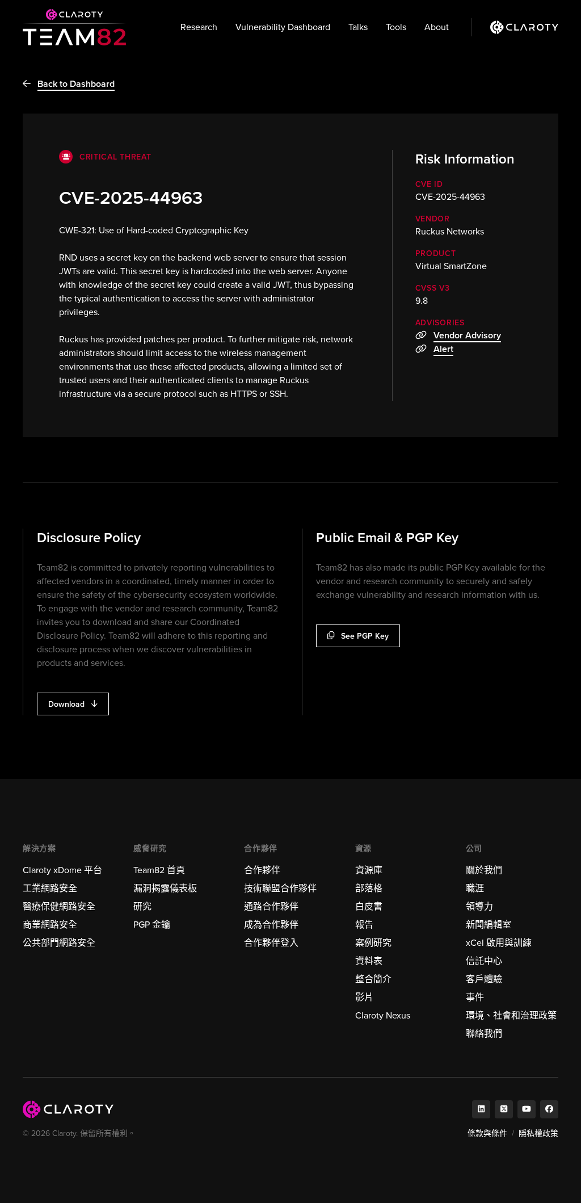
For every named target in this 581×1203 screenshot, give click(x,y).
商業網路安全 (50, 924)
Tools (396, 26)
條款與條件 (487, 1133)
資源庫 (368, 870)
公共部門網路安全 (59, 942)
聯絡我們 (484, 1033)
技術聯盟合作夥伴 (280, 888)
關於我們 (484, 870)
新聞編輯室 (488, 924)
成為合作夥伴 (271, 924)
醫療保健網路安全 (59, 906)
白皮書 (368, 906)
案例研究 (373, 942)
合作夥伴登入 (271, 942)
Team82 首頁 (159, 870)
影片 (364, 997)
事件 (475, 997)
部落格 (368, 888)
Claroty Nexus (382, 1015)
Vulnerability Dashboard (282, 26)
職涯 (475, 888)
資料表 (368, 960)
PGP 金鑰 (151, 924)
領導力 (479, 906)
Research (198, 26)
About (436, 26)
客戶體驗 (484, 979)
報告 (364, 924)
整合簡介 (373, 979)
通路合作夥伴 (271, 906)
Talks (358, 26)
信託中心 (484, 960)
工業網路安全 (50, 888)
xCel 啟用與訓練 (499, 942)
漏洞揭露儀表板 (165, 888)
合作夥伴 (262, 870)
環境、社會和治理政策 (511, 1015)
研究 (142, 906)
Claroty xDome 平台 (62, 870)
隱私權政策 (538, 1133)
